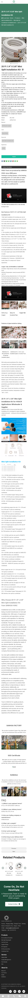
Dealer (2, 974)
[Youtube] (23, 991)
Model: (3, 117)
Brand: (3, 120)
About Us (3, 970)
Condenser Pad (4, 951)
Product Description (7, 167)
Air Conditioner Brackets (6, 937)
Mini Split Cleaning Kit (6, 940)
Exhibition (3, 976)
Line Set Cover (4, 942)
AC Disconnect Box (5, 949)
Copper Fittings (4, 944)
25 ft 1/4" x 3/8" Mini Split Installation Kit (19, 873)
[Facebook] (10, 991)
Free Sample (4, 961)
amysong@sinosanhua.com (12, 928)
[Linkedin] (14, 991)
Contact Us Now (13, 904)
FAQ (2, 964)
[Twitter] (19, 991)
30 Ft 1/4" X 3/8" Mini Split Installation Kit (9, 873)
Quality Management (6, 959)
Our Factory (4, 972)
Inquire (14, 156)
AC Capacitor (4, 946)
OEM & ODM (4, 957)
